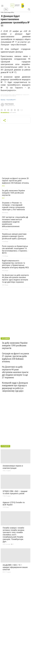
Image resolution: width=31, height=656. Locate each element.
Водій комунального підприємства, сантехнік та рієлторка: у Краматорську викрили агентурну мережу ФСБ (15, 264)
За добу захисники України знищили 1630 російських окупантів (13, 192)
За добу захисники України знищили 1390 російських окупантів (14, 345)
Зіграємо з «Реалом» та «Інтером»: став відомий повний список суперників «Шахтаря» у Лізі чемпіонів (13, 206)
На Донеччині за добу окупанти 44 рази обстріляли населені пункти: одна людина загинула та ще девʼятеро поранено (15, 278)
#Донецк (3, 100)
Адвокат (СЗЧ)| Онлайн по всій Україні (14, 503)
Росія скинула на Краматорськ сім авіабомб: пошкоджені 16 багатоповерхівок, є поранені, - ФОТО (15, 249)
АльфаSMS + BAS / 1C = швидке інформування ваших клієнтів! (15, 567)
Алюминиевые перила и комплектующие (13, 467)
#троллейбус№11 (11, 100)
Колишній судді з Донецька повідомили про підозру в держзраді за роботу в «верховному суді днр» (15, 386)
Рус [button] (6, 9)
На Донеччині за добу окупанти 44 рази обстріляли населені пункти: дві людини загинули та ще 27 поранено (15, 372)
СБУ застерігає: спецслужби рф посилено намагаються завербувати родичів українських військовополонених (15, 221)
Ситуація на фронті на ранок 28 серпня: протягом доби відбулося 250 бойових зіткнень (15, 180)
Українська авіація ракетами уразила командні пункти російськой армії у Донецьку (14, 236)
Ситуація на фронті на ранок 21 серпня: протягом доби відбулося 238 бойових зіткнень (15, 357)
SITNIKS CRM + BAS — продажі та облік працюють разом (15, 492)
